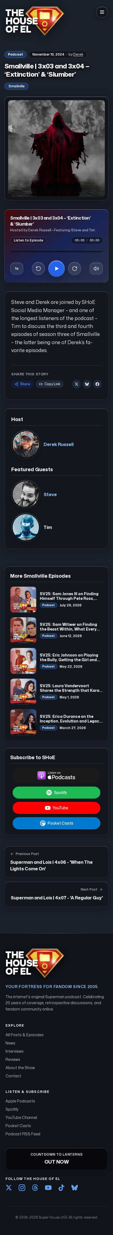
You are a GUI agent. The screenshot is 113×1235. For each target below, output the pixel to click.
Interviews (14, 1051)
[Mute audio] (96, 269)
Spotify (60, 792)
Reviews (12, 1059)
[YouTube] (48, 1187)
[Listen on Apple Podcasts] (56, 775)
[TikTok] (61, 1187)
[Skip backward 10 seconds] (38, 268)
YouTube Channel (21, 1117)
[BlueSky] (74, 1187)
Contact (13, 1075)
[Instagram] (22, 1187)
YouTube (60, 807)
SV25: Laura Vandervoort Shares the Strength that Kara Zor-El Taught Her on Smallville (70, 690)
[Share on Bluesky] (87, 384)
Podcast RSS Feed (22, 1133)
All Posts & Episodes (24, 1034)
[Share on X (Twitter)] (76, 384)
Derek (78, 54)
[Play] (56, 268)
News (10, 1043)
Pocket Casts (60, 823)
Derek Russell (59, 444)
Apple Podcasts (20, 1101)
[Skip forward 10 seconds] (74, 268)
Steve (50, 494)
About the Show (20, 1067)
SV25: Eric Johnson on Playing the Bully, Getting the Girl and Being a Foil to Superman (69, 659)
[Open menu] (102, 12)
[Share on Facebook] (97, 384)
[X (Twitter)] (8, 1187)
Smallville (16, 86)
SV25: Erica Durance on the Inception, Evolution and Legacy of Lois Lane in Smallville (70, 721)
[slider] (56, 251)
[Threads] (35, 1187)
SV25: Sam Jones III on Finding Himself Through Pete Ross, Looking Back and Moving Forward (69, 601)
